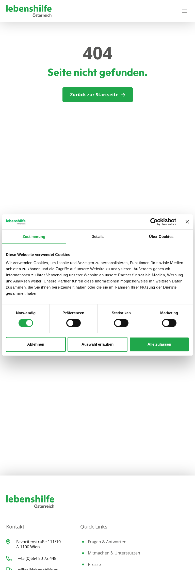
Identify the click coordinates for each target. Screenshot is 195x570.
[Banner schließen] (187, 222)
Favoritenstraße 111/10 (38, 542)
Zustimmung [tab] (34, 236)
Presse (94, 564)
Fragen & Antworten (107, 542)
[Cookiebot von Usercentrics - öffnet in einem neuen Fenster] (154, 222)
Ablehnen (35, 344)
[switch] (73, 323)
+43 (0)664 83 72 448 (37, 558)
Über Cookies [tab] (161, 236)
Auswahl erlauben (97, 344)
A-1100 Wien (28, 547)
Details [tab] (97, 236)
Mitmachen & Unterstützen (114, 553)
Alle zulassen (159, 344)
